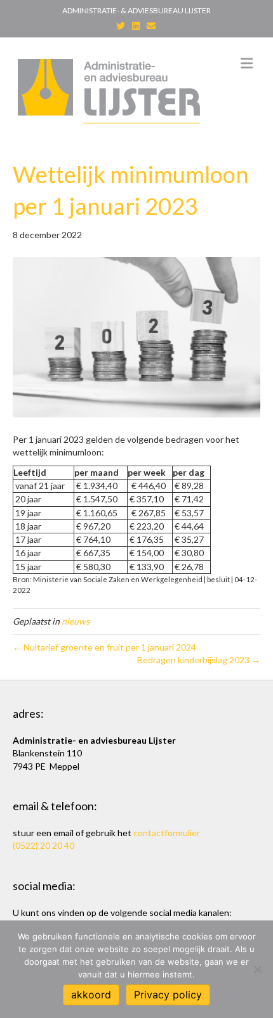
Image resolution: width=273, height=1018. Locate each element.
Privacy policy (168, 994)
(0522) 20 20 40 (43, 845)
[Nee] (257, 969)
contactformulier (166, 832)
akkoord (91, 994)
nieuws (76, 621)
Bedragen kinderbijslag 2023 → (198, 659)
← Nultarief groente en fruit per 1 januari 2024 (104, 647)
